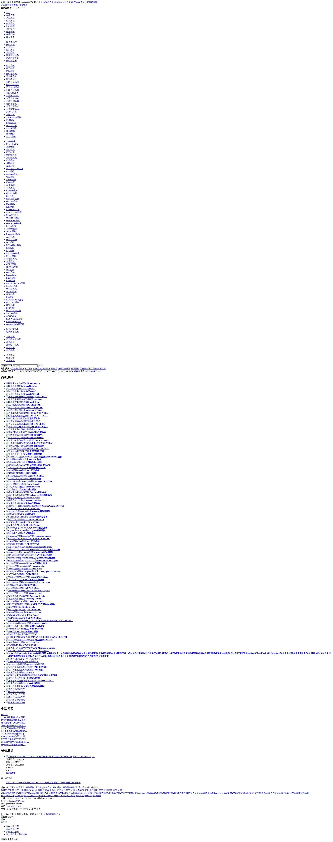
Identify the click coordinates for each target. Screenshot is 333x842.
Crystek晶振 (11, 193)
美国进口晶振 (276, 793)
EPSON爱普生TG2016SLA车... (15, 742)
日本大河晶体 (12, 90)
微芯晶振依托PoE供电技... (13, 723)
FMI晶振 (10, 308)
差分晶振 (10, 350)
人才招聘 (10, 360)
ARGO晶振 (11, 316)
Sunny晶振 (11, 136)
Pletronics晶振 (12, 144)
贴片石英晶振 (12, 329)
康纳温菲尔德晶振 (14, 169)
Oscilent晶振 (11, 240)
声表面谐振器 (12, 58)
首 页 (3, 796)
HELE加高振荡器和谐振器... (14, 731)
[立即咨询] (75, 371)
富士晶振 (10, 115)
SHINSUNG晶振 (13, 117)
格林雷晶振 (11, 155)
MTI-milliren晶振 (13, 245)
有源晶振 (10, 337)
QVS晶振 (10, 272)
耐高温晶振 (303, 793)
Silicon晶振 (11, 256)
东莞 (26, 790)
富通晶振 (10, 261)
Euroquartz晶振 (13, 209)
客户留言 (71, 796)
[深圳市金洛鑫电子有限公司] (14, 5)
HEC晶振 (10, 305)
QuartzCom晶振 (13, 220)
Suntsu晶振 (11, 226)
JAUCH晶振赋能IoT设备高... (14, 720)
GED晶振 (10, 280)
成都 (120, 790)
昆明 (106, 790)
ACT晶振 (10, 237)
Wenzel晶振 (11, 291)
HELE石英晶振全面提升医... (14, 728)
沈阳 (96, 790)
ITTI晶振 (10, 242)
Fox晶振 (10, 196)
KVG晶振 (10, 204)
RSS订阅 (88, 796)
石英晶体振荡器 (13, 339)
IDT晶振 (10, 152)
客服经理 (14, 829)
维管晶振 (10, 160)
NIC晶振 (10, 270)
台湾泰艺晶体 (12, 104)
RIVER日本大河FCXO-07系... (14, 739)
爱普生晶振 (11, 76)
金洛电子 (10, 355)
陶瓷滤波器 (11, 61)
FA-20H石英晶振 (221, 793)
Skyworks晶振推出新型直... (13, 745)
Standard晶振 (12, 286)
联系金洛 (10, 358)
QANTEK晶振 (12, 218)
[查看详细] (11, 773)
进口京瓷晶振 (198, 793)
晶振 (13, 368)
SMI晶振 (10, 120)
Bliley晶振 (10, 278)
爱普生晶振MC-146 (129, 793)
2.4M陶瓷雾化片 (54, 793)
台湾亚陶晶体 (12, 106)
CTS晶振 (10, 177)
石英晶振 (10, 52)
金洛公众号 (48, 2)
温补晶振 (84, 368)
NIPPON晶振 (12, 267)
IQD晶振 (10, 250)
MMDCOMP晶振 (14, 212)
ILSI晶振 (10, 207)
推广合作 (14, 832)
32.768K (10, 47)
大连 (73, 790)
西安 (82, 790)
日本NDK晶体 (12, 87)
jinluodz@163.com (93, 371)
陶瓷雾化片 (11, 42)
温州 (54, 790)
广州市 (11, 790)
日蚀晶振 (10, 149)
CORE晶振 (11, 264)
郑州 (87, 790)
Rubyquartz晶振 (13, 234)
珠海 (45, 790)
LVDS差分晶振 (254, 793)
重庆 (115, 790)
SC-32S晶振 (144, 793)
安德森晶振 (11, 259)
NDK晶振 (37, 368)
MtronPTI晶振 (12, 215)
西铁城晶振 (11, 74)
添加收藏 (84, 2)
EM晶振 (10, 297)
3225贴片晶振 (156, 793)
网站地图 (93, 2)
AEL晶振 (10, 188)
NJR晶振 (10, 134)
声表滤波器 (19, 787)
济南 (110, 790)
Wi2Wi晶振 (11, 231)
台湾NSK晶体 (12, 109)
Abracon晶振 (12, 174)
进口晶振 (92, 368)
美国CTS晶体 (12, 93)
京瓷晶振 (10, 783)
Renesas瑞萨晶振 (13, 321)
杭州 (49, 790)
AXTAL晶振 (12, 313)
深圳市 (4, 790)
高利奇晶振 (11, 158)
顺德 (40, 790)
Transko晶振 (11, 229)
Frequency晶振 (12, 199)
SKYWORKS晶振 (14, 319)
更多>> (4, 715)
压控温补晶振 (12, 345)
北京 (17, 790)
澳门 (91, 790)
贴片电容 (27, 783)
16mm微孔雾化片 (38, 793)
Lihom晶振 (11, 123)
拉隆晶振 (10, 163)
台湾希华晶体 (12, 95)
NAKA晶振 (11, 125)
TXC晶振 (42, 783)
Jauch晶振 (10, 147)
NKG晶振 (10, 131)
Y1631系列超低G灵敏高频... (14, 717)
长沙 (63, 790)
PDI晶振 (10, 248)
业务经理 (14, 826)
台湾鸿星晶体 (12, 98)
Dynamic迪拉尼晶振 (15, 324)
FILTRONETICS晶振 (15, 283)
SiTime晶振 (11, 179)
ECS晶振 (10, 171)
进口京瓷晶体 (12, 84)
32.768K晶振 (24, 793)
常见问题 (62, 796)
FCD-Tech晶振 (12, 302)
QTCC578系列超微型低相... (13, 734)
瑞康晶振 (10, 166)
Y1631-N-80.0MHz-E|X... (84, 757)
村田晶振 (10, 71)
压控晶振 (10, 342)
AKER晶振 (11, 128)
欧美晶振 (10, 796)
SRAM (35, 783)
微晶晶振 (10, 182)
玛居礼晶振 (11, 112)
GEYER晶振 (12, 201)
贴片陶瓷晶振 (12, 332)
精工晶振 (10, 68)
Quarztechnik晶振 (13, 223)
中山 (35, 790)
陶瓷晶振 (10, 45)
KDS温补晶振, (68, 793)
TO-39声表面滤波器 (183, 793)
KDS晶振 (10, 65)
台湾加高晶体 (12, 82)
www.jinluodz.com (15, 806)
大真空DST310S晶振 (110, 793)
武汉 (59, 790)
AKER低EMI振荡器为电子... (14, 736)
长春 (77, 790)
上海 (21, 790)
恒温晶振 (10, 347)
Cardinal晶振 (11, 190)
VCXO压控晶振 (290, 793)
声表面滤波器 (12, 55)
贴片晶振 (10, 50)
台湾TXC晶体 (12, 101)
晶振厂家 (14, 793)
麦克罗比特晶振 (13, 311)
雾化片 (54, 368)
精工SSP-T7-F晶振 (83, 793)
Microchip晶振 (12, 253)
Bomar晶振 (11, 275)
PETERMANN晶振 (14, 300)
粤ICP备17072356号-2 (50, 814)
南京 (68, 790)
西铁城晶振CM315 (238, 793)
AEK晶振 (10, 185)
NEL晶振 (10, 294)
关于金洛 (76, 2)
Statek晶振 (10, 141)
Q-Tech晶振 (11, 289)
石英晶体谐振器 (70, 787)
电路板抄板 (52, 783)
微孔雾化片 (11, 79)
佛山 (31, 790)
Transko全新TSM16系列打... (13, 725)
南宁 (101, 790)
